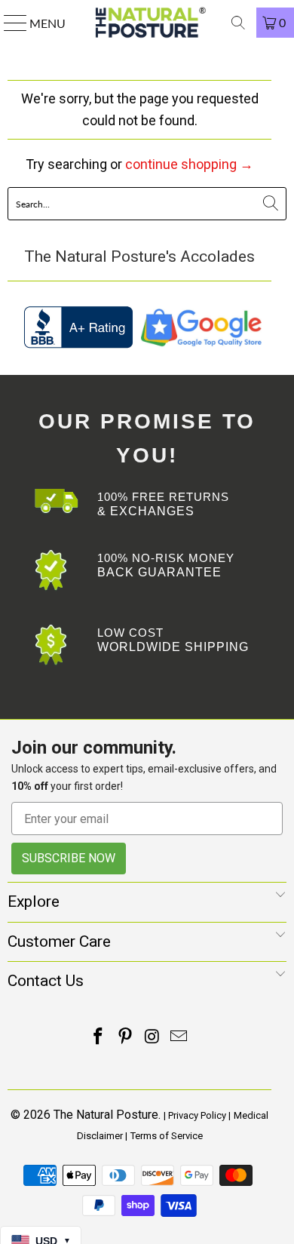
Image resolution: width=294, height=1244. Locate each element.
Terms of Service (166, 1135)
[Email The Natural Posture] (179, 1038)
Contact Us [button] (46, 981)
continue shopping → (189, 164)
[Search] (238, 23)
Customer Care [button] (59, 941)
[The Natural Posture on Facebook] (98, 1038)
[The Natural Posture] (147, 22)
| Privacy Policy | (197, 1115)
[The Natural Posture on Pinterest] (125, 1038)
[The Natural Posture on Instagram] (152, 1038)
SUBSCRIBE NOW (68, 858)
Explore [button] (34, 901)
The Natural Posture (106, 1114)
